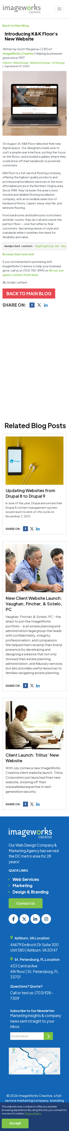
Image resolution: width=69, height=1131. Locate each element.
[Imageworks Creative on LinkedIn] (35, 919)
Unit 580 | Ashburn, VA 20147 (34, 950)
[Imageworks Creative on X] (24, 919)
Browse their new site (17, 254)
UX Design (58, 62)
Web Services (25, 879)
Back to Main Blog (15, 25)
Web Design (21, 62)
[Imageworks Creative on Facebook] (13, 919)
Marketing (22, 885)
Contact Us (25, 903)
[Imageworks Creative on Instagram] (46, 919)
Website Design (40, 62)
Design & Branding (30, 891)
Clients (7, 62)
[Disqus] (34, 363)
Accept (15, 1123)
